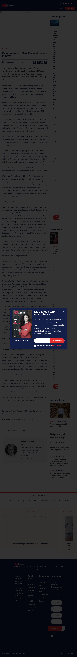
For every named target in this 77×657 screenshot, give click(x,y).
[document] (38, 328)
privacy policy (56, 345)
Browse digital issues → (22, 340)
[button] (64, 311)
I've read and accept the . (49, 345)
